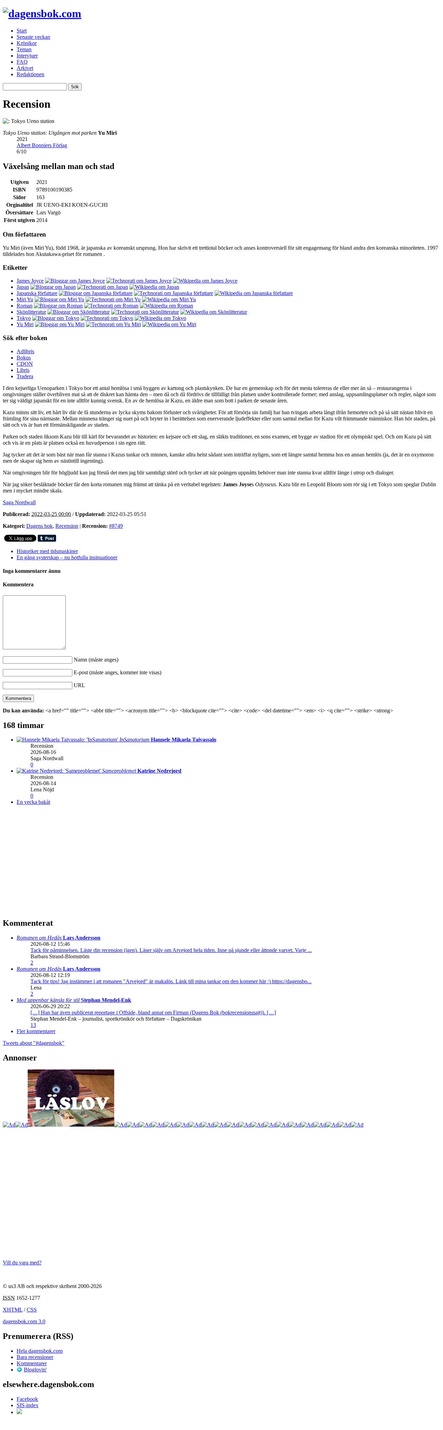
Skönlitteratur (31, 312)
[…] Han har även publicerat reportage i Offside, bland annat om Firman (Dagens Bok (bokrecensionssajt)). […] (153, 1012)
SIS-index (27, 1405)
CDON (25, 364)
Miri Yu (25, 299)
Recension (66, 526)
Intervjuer (27, 56)
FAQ (22, 62)
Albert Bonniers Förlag (42, 145)
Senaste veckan (33, 37)
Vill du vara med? (22, 1262)
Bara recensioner (35, 1357)
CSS (32, 1310)
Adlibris (25, 351)
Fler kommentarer (36, 1031)
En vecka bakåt (33, 802)
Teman (24, 49)
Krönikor (27, 43)
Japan (23, 287)
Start (22, 31)
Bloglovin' (35, 1370)
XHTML (12, 1310)
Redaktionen (30, 74)
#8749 (116, 526)
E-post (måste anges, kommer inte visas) (117, 672)
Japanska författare (37, 293)
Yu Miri (25, 324)
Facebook (27, 1399)
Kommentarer (32, 1363)
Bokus (24, 358)
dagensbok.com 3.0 (24, 1321)
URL (79, 685)
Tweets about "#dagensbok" (33, 1043)
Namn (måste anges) (96, 660)
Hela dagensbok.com (40, 1351)
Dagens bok (39, 526)
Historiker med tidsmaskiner (47, 551)
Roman (25, 306)
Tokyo (24, 318)
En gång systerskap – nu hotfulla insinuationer (67, 557)
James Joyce (30, 281)
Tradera (25, 376)
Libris (23, 370)
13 (33, 1025)
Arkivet (25, 68)
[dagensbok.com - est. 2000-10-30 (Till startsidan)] (42, 13)
